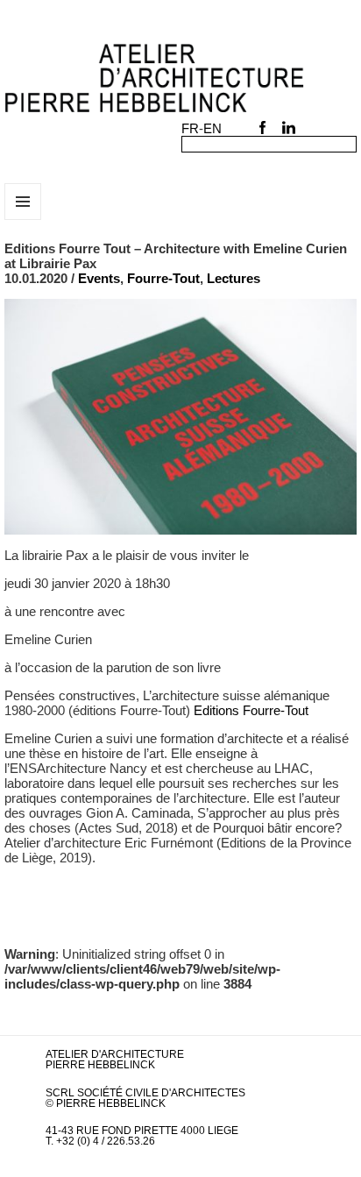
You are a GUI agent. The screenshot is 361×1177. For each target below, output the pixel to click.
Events (99, 278)
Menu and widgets (23, 219)
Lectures (233, 278)
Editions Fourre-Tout (251, 710)
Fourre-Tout (163, 278)
